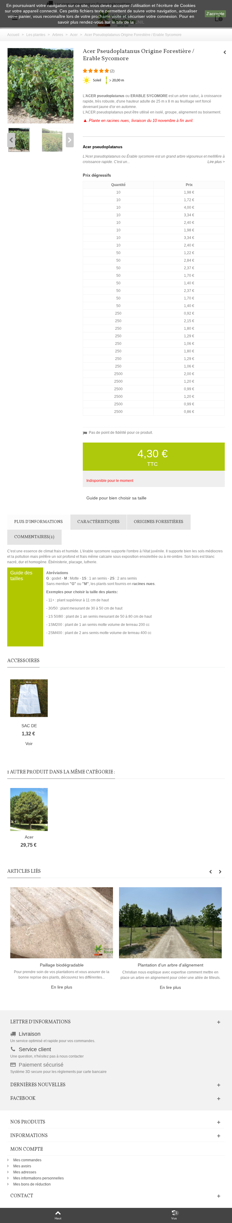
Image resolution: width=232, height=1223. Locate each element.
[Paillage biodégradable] (61, 922)
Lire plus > (216, 162)
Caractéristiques (98, 522)
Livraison (29, 1034)
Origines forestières (158, 522)
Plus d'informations (38, 522)
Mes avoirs (22, 1166)
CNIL (139, 22)
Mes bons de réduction (32, 1184)
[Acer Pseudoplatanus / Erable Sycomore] (23, 140)
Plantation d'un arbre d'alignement (170, 965)
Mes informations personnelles (38, 1178)
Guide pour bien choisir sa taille (116, 497)
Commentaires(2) (34, 537)
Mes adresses (24, 1172)
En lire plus (61, 987)
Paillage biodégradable (62, 965)
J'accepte (215, 13)
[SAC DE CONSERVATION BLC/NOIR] (29, 698)
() (112, 71)
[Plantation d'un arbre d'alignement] (170, 923)
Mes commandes (27, 1160)
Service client (35, 1049)
